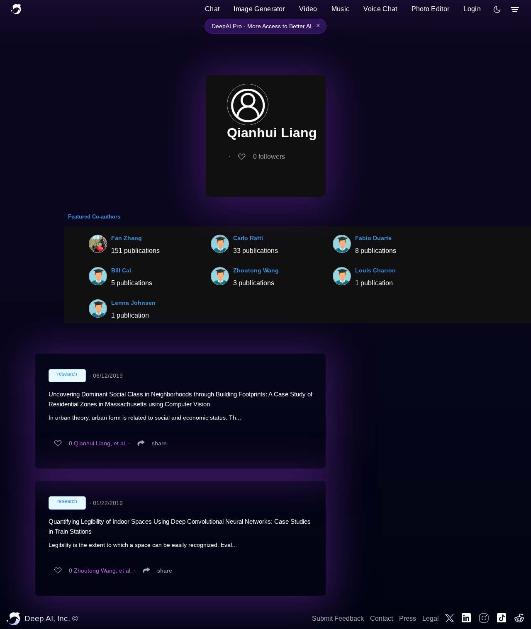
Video (308, 8)
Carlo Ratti (248, 238)
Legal (430, 618)
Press (407, 618)
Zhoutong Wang (256, 270)
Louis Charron (375, 270)
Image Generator (259, 8)
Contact (381, 618)
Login (472, 8)
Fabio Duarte (373, 238)
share (159, 443)
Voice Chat (380, 8)
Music (340, 8)
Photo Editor (431, 8)
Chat (212, 8)
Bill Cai (121, 270)
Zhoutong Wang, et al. (103, 570)
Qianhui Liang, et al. (100, 443)
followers (269, 156)
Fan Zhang (126, 238)
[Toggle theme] (497, 9)
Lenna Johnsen (133, 302)
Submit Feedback (338, 618)
